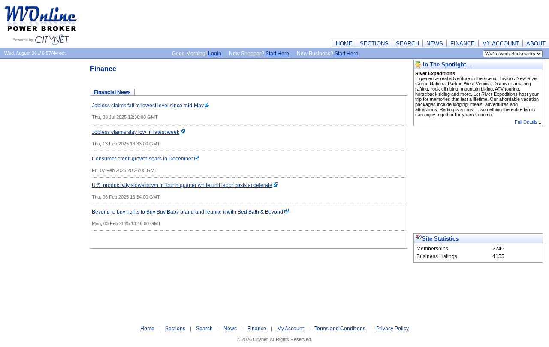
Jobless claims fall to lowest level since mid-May (148, 106)
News (230, 329)
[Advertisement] (393, 19)
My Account (290, 329)
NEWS (434, 43)
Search (204, 329)
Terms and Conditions (339, 329)
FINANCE (462, 43)
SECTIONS (374, 43)
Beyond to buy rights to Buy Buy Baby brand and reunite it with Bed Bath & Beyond (187, 212)
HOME (344, 43)
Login (214, 54)
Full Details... (528, 121)
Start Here (277, 54)
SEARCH (407, 43)
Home (147, 329)
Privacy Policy (392, 329)
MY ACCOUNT (500, 43)
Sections (175, 329)
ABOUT (536, 43)
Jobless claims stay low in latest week (135, 132)
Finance (256, 329)
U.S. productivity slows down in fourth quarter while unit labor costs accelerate (182, 185)
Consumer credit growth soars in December (142, 159)
